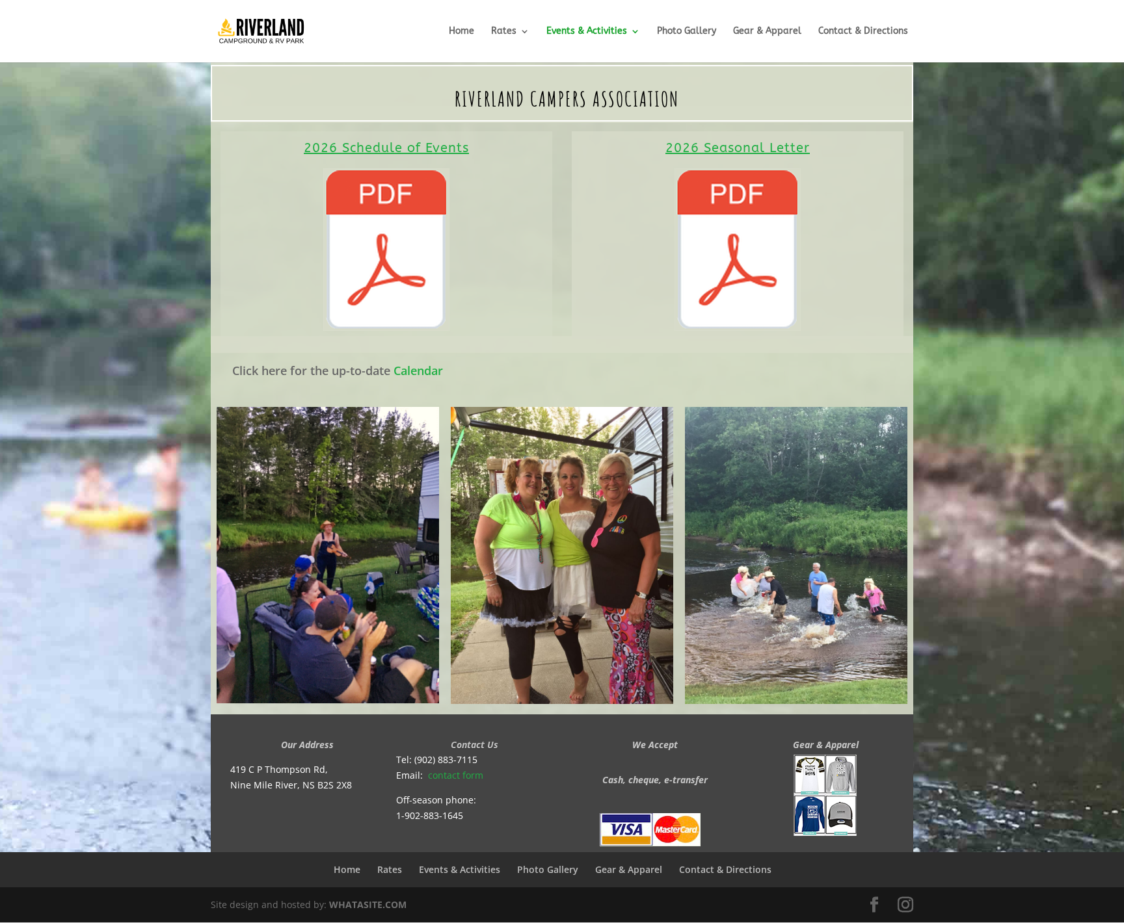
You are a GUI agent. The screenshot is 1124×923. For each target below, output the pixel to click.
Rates (503, 31)
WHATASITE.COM (368, 904)
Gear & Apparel (767, 31)
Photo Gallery (686, 31)
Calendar (418, 370)
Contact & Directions (865, 31)
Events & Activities (586, 31)
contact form (455, 775)
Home (461, 31)
